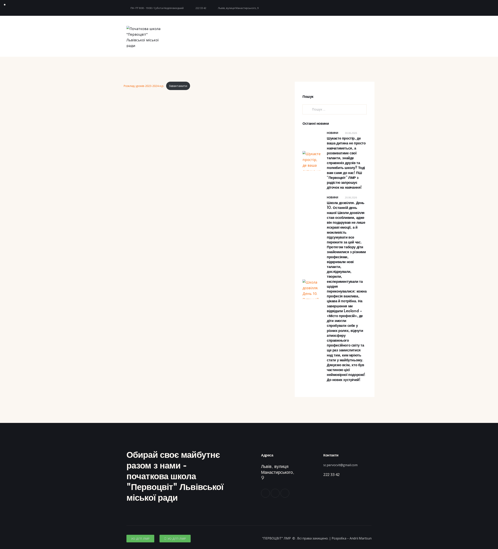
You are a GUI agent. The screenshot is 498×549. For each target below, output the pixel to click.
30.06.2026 (351, 133)
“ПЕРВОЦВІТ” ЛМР (277, 538)
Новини (332, 133)
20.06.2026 (351, 197)
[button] (140, 538)
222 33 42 (331, 474)
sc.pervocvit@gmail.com (340, 465)
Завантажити (178, 86)
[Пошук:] (334, 109)
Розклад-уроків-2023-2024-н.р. (144, 86)
